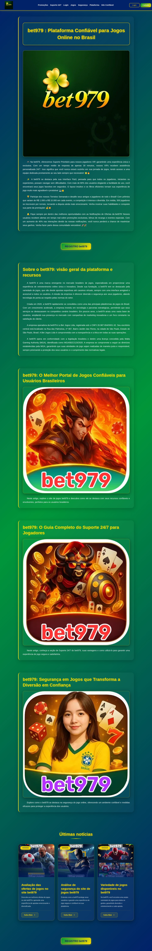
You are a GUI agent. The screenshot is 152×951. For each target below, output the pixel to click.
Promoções (43, 5)
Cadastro (145, 5)
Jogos (73, 5)
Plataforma (94, 5)
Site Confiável (107, 5)
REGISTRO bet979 (76, 246)
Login (65, 5)
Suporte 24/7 (55, 5)
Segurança (83, 5)
